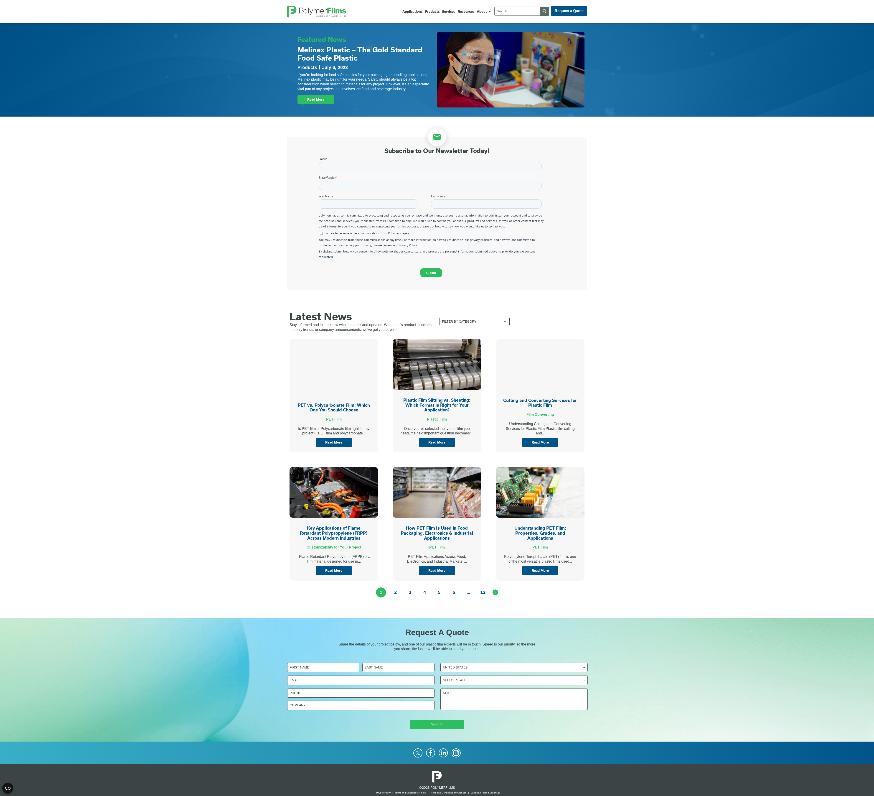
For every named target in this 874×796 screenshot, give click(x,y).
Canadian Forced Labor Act (485, 792)
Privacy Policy (383, 792)
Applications (412, 11)
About (482, 11)
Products (432, 11)
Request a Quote (569, 11)
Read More (315, 99)
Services (448, 11)
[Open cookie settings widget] (7, 788)
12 (483, 592)
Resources (466, 11)
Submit (437, 724)
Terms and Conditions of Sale (410, 792)
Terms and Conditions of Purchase (448, 792)
